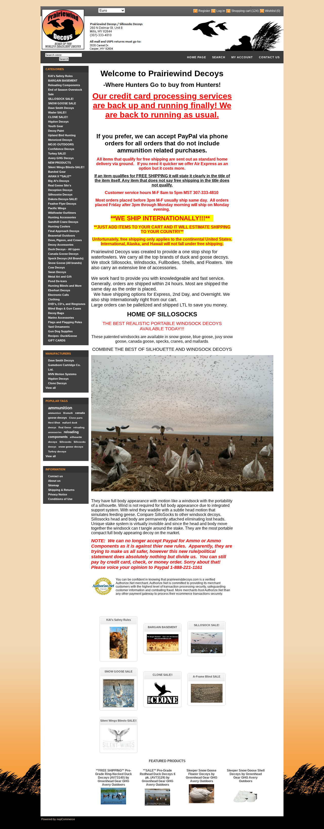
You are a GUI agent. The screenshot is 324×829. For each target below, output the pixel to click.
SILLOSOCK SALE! (61, 98)
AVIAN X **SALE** (59, 176)
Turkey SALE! (57, 153)
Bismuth (68, 413)
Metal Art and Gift (60, 276)
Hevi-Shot (54, 422)
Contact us (269, 57)
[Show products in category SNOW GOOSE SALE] (118, 706)
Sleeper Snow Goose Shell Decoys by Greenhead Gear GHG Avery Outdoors (246, 776)
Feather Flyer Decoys (62, 203)
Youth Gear (55, 126)
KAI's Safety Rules (60, 76)
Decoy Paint (56, 130)
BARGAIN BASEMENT (62, 80)
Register (204, 11)
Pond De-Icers (57, 281)
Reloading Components (64, 85)
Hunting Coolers (59, 226)
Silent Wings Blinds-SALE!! (66, 167)
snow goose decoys (70, 446)
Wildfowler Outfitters (62, 212)
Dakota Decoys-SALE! (62, 199)
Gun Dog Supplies (60, 331)
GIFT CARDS (56, 340)
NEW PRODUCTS (59, 162)
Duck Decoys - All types (64, 249)
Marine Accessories (61, 317)
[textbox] (63, 55)
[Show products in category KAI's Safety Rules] (118, 657)
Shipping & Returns (61, 489)
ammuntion (54, 413)
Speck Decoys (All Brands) (66, 258)
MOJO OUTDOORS (61, 144)
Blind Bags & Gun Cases (64, 308)
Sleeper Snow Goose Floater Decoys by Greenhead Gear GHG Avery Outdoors (201, 776)
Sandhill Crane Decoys (63, 221)
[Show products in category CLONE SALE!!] (162, 703)
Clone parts (76, 418)
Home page (196, 57)
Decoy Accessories (60, 244)
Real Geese (64, 427)
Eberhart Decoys (59, 290)
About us (54, 480)
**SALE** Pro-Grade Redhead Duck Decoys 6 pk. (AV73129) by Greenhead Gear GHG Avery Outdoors (157, 777)
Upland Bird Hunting (62, 135)
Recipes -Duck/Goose (62, 335)
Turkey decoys (57, 451)
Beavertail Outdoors (61, 235)
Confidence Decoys (61, 148)
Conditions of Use (60, 498)
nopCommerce (66, 819)
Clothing (54, 299)
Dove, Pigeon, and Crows (65, 240)
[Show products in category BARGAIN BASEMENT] (162, 650)
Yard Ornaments (59, 326)
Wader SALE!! (57, 112)
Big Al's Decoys (58, 180)
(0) (278, 11)
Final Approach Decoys (63, 231)
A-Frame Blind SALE (206, 676)
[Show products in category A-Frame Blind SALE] (206, 701)
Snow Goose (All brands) (65, 262)
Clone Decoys (57, 383)
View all (51, 387)
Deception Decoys (60, 189)
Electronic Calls (58, 294)
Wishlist (270, 11)
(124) (255, 11)
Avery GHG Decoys (61, 158)
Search (218, 57)
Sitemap (53, 485)
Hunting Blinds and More (65, 285)
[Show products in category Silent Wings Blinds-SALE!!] (118, 749)
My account (242, 57)
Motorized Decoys (60, 139)
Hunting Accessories (62, 217)
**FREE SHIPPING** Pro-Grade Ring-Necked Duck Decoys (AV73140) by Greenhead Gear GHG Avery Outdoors (113, 777)
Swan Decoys (57, 272)
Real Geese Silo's (59, 185)
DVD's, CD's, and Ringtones (66, 303)
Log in (220, 11)
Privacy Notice (57, 494)
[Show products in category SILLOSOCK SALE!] (206, 652)
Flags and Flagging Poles (65, 322)
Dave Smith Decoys (61, 107)
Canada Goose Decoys (63, 253)
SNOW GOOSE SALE (62, 103)
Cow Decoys (56, 267)
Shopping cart (241, 11)
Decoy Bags (56, 313)
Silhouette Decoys (60, 194)
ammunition (60, 408)
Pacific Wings (57, 208)
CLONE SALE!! (58, 117)
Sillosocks (65, 442)
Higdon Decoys (58, 121)
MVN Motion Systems (62, 374)
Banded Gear (57, 171)
